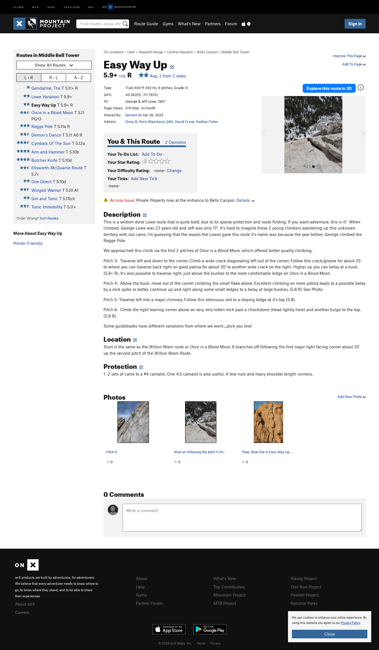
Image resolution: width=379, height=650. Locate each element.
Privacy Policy (350, 623)
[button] (266, 135)
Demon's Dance (46, 134)
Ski (91, 7)
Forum (231, 23)
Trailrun (72, 7)
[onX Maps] (27, 568)
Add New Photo (350, 396)
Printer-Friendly (27, 243)
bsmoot (131, 115)
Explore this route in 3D (329, 88)
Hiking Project (303, 578)
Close (329, 633)
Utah (131, 52)
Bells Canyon (207, 52)
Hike (51, 7)
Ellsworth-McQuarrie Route (57, 167)
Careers (22, 612)
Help (140, 586)
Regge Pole (42, 126)
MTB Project (224, 603)
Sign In (355, 23)
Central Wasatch (180, 52)
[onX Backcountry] (119, 7)
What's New (189, 23)
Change (174, 170)
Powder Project (304, 594)
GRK (169, 121)
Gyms (168, 23)
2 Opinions (175, 142)
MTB (35, 7)
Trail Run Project (305, 586)
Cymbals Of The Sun (51, 143)
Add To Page (352, 64)
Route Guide (146, 23)
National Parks (304, 603)
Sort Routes (49, 218)
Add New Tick (144, 178)
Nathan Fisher (207, 121)
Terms (201, 643)
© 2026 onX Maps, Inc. (175, 643)
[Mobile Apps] (246, 23)
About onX (25, 603)
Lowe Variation (45, 96)
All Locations (113, 52)
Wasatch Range (151, 52)
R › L (53, 77)
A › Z (78, 77)
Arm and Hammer (48, 151)
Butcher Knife (44, 160)
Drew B (131, 121)
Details (243, 200)
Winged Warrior (46, 190)
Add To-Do (152, 154)
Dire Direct (41, 181)
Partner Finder (149, 603)
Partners (213, 23)
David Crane (184, 121)
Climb (18, 7)
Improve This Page (348, 56)
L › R (28, 77)
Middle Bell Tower (235, 52)
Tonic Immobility (46, 206)
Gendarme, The (45, 87)
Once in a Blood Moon (52, 112)
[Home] (44, 23)
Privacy (215, 643)
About (141, 578)
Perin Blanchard (151, 121)
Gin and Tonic (44, 198)
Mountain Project (229, 594)
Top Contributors (229, 586)
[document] (329, 626)
